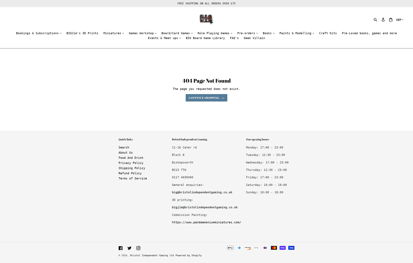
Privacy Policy (131, 163)
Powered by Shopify (189, 255)
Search (124, 147)
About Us (126, 152)
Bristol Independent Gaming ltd (152, 255)
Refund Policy (130, 173)
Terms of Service (133, 178)
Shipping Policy (132, 168)
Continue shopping (204, 98)
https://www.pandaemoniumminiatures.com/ (206, 222)
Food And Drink (131, 157)
